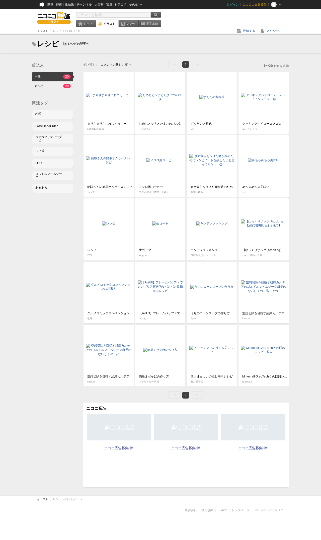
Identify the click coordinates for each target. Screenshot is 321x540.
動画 (50, 4)
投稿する (249, 31)
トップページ (240, 510)
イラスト (109, 24)
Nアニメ (120, 4)
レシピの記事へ (78, 43)
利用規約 (207, 510)
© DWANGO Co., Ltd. (269, 510)
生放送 (69, 4)
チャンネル (84, 4)
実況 (109, 4)
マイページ (273, 31)
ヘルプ (222, 510)
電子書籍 (152, 24)
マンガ (130, 24)
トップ (87, 24)
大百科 (99, 4)
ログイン (233, 4)
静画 (59, 4)
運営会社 (191, 510)
